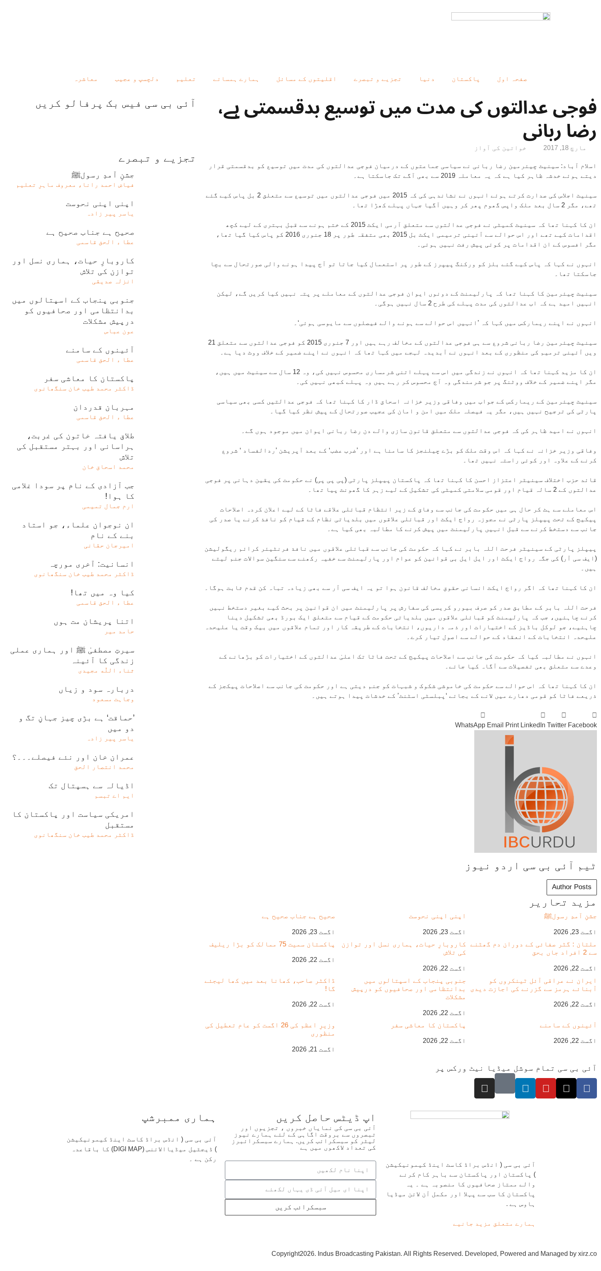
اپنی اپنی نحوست (437, 916)
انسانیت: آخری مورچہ (92, 563)
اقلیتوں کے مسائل (306, 78)
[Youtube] (546, 1088)
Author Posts (572, 887)
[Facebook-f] (586, 1088)
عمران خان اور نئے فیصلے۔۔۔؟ (73, 756)
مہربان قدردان (104, 406)
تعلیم (186, 78)
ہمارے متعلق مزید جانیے (494, 1223)
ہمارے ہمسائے (236, 78)
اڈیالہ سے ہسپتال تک (92, 785)
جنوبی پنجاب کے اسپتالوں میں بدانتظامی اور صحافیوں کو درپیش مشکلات (409, 989)
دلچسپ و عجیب (137, 78)
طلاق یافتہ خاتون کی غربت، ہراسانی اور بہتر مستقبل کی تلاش (76, 446)
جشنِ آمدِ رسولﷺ (570, 916)
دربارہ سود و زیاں (96, 688)
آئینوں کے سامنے (568, 1025)
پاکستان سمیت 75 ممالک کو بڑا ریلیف (272, 944)
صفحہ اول (512, 78)
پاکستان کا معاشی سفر (428, 1025)
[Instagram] (484, 1088)
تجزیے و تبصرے (378, 78)
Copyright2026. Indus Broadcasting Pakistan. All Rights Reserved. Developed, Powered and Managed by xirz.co (434, 1253)
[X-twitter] (566, 1088)
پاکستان (466, 78)
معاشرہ (86, 78)
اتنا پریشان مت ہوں (94, 620)
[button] (582, 720)
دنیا (427, 78)
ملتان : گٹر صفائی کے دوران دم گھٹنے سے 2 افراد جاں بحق (533, 948)
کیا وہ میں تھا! (103, 592)
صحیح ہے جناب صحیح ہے (298, 916)
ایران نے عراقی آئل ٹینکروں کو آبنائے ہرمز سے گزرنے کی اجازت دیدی (533, 985)
